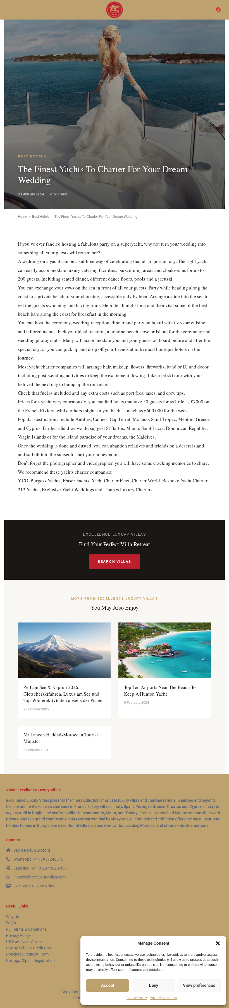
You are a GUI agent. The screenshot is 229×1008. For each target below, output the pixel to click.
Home (22, 216)
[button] (218, 943)
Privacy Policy (18, 935)
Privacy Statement (163, 998)
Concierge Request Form (27, 954)
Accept (107, 985)
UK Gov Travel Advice (24, 941)
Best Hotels (32, 156)
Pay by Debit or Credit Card (29, 948)
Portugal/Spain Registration (30, 960)
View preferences (199, 985)
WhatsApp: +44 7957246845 (38, 859)
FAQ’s (11, 923)
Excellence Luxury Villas (33, 886)
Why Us (12, 916)
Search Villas (114, 561)
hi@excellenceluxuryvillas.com (39, 877)
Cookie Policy (137, 998)
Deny (153, 985)
